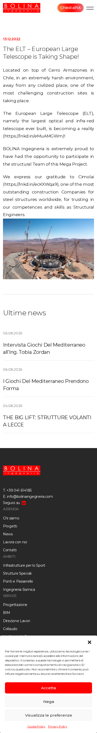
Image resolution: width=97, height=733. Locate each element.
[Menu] (90, 8)
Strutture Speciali (17, 573)
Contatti (10, 550)
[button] (89, 641)
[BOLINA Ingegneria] (21, 8)
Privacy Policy (57, 726)
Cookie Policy (36, 726)
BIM (6, 612)
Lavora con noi (15, 542)
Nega (48, 701)
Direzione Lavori (16, 621)
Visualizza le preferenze (48, 715)
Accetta (48, 688)
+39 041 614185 (19, 490)
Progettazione (15, 604)
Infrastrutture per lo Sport (24, 565)
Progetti (10, 526)
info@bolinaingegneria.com (30, 496)
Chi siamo (11, 518)
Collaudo (10, 629)
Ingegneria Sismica (19, 589)
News (8, 534)
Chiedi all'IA (70, 7)
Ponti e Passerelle (18, 581)
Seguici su (11, 503)
